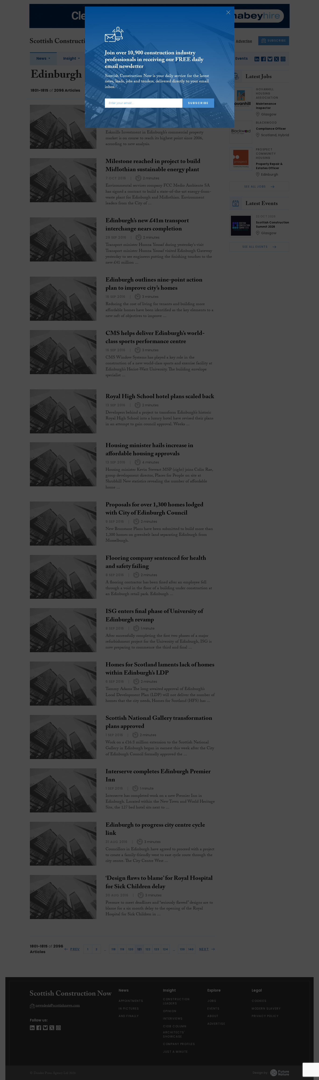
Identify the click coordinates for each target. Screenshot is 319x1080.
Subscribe (198, 103)
